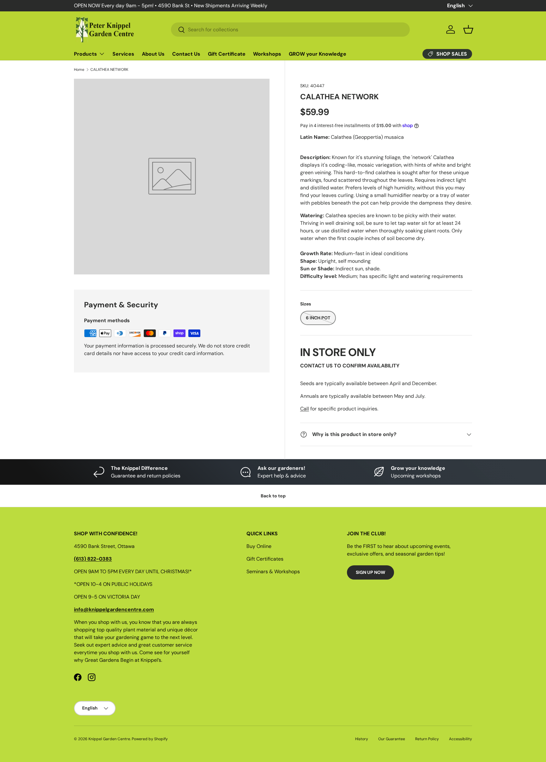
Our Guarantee (391, 738)
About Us (153, 54)
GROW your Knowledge (317, 54)
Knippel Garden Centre (109, 738)
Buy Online (258, 546)
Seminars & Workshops (273, 571)
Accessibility (460, 738)
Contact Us (186, 54)
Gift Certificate (227, 54)
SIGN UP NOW (370, 572)
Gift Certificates (264, 559)
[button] (468, 29)
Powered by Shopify (150, 738)
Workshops (267, 54)
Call (304, 408)
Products (85, 54)
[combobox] (290, 29)
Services (123, 54)
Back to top (273, 496)
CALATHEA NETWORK (109, 69)
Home (79, 69)
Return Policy (427, 738)
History (361, 738)
